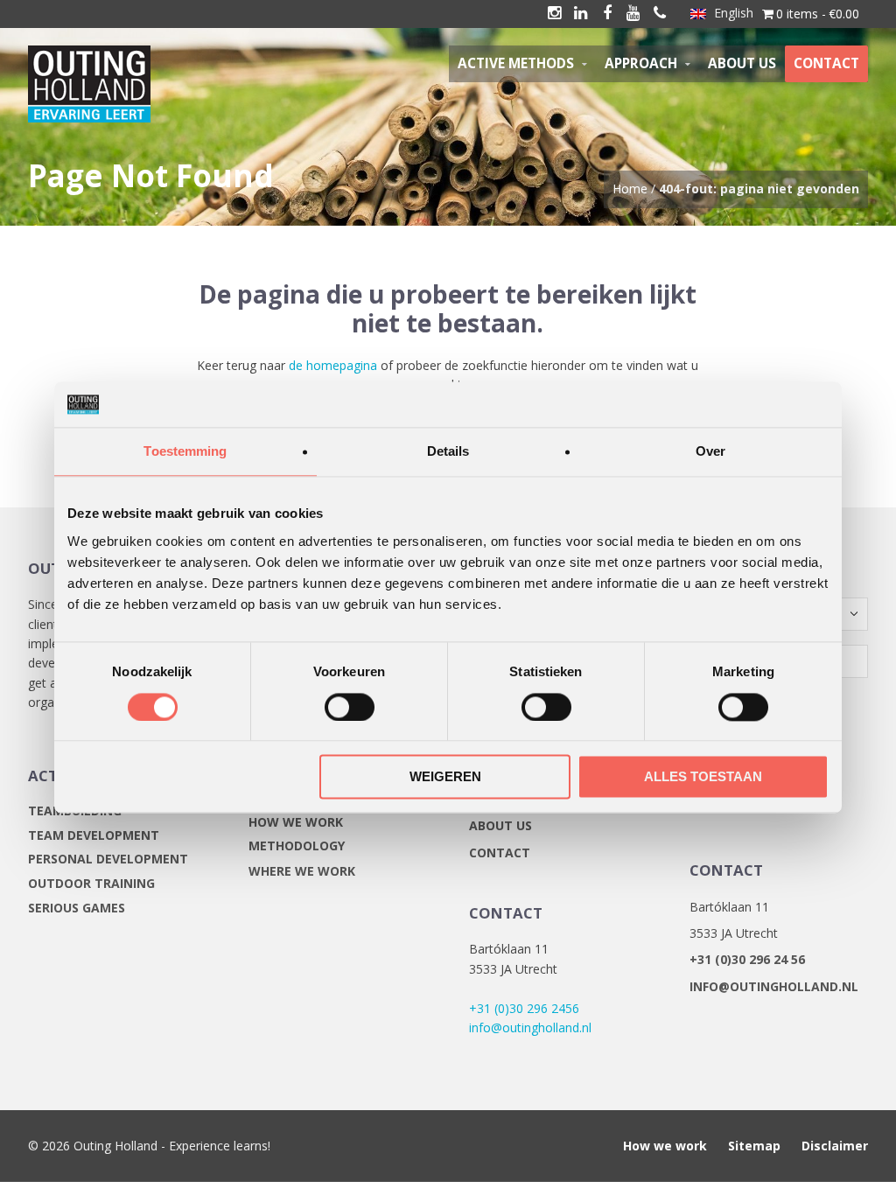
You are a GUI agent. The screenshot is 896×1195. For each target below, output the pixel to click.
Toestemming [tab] (185, 451)
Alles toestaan (703, 777)
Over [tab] (710, 451)
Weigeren (445, 777)
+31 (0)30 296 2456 (524, 1008)
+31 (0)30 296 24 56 (747, 959)
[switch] (349, 707)
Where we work (301, 871)
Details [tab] (448, 451)
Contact (499, 852)
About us (500, 825)
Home (630, 188)
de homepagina (333, 365)
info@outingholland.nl (530, 1027)
